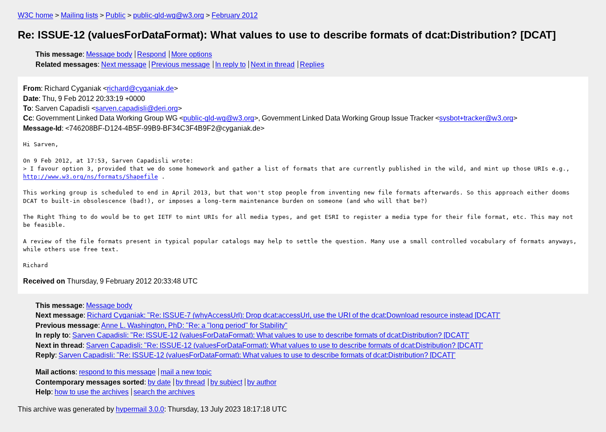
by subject (226, 382)
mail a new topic (186, 372)
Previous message (180, 64)
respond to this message (117, 372)
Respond (151, 54)
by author (261, 382)
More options (191, 54)
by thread (190, 382)
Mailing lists (79, 15)
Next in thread (273, 64)
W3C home (35, 15)
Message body (109, 54)
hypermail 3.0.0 (140, 409)
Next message (123, 64)
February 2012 (235, 15)
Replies (312, 64)
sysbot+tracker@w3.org (476, 118)
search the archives (164, 392)
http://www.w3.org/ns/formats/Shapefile (90, 176)
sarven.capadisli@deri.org (136, 108)
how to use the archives (92, 392)
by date (159, 382)
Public (116, 15)
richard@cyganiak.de (140, 88)
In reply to (230, 64)
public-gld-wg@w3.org (168, 15)
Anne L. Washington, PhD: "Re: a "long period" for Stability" (194, 325)
